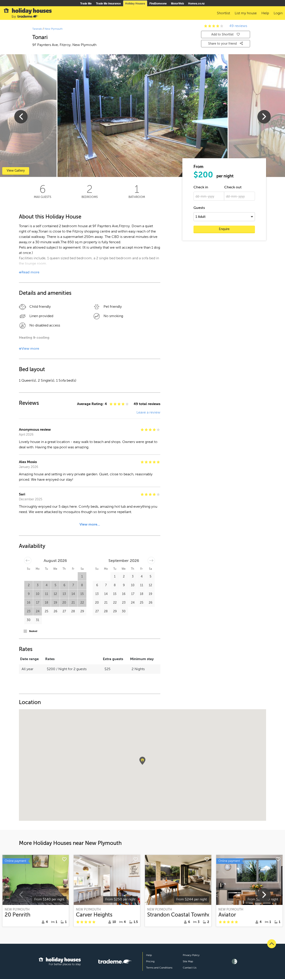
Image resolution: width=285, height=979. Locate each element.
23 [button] (29, 611)
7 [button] (73, 585)
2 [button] (29, 585)
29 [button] (82, 611)
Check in (200, 187)
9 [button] (29, 594)
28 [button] (73, 611)
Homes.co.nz (196, 3)
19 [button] (55, 602)
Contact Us (189, 967)
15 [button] (82, 594)
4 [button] (46, 585)
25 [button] (46, 611)
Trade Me (86, 3)
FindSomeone (158, 3)
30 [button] (29, 620)
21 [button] (73, 602)
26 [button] (55, 611)
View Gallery (16, 170)
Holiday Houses (135, 3)
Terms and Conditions (159, 967)
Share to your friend (223, 43)
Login (278, 13)
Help (149, 955)
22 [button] (82, 602)
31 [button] (37, 620)
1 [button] (82, 576)
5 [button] (55, 585)
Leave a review (148, 412)
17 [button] (37, 602)
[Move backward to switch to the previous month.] (27, 560)
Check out (233, 187)
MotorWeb (177, 3)
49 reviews (238, 26)
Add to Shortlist (222, 34)
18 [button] (46, 602)
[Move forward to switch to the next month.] (151, 560)
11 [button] (46, 594)
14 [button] (73, 594)
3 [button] (38, 585)
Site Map (188, 961)
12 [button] (55, 594)
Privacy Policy (191, 955)
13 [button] (64, 594)
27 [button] (64, 611)
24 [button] (37, 611)
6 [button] (64, 585)
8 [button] (82, 585)
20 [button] (64, 602)
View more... (89, 524)
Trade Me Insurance (108, 3)
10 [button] (37, 594)
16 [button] (28, 602)
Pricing (150, 961)
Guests (199, 208)
